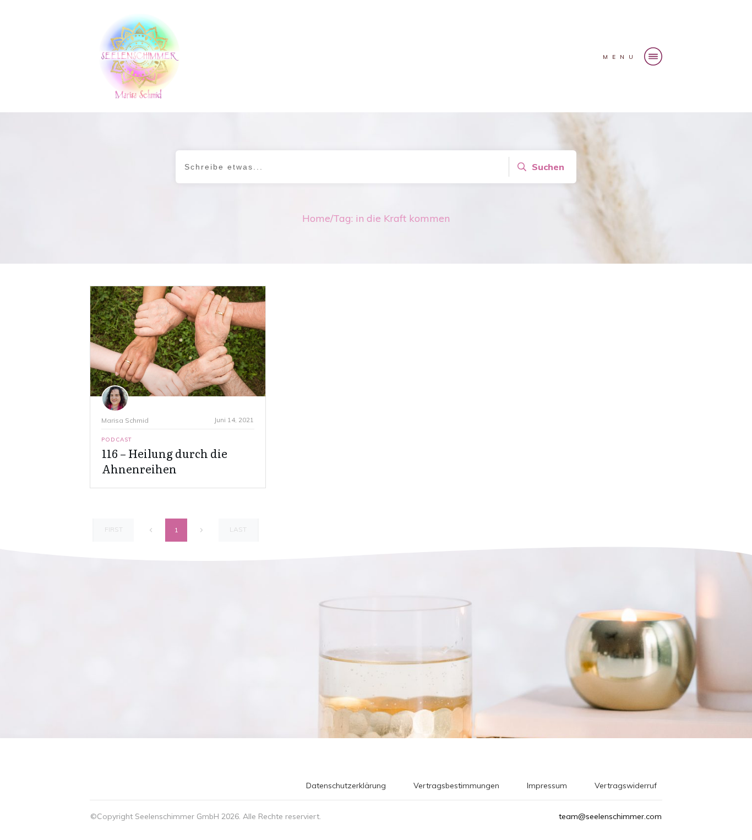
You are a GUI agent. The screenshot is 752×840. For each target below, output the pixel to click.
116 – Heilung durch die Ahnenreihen (164, 461)
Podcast (116, 439)
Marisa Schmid (125, 420)
